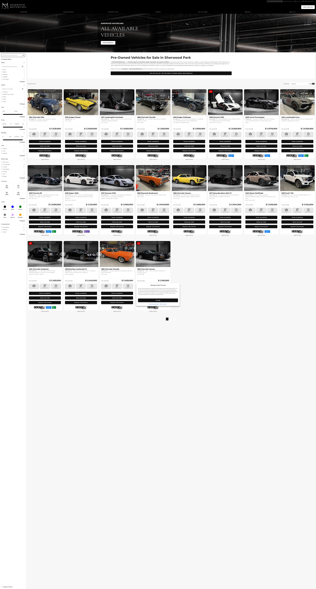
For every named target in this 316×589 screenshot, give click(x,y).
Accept (158, 300)
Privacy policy (163, 303)
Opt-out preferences (154, 303)
